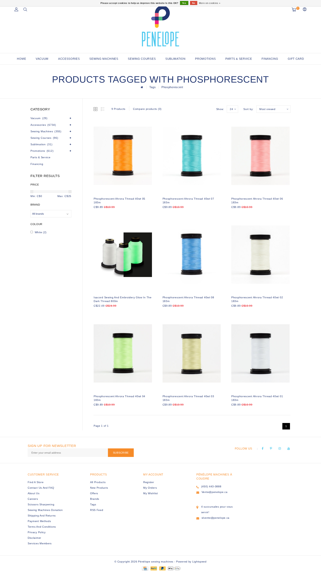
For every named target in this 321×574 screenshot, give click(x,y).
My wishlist (150, 493)
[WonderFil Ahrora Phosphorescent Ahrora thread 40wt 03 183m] (192, 353)
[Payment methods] (145, 568)
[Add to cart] (96, 213)
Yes (184, 3)
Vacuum (42, 58)
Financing (270, 58)
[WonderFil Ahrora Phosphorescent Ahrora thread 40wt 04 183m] (123, 353)
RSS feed (96, 510)
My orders (150, 487)
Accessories (69, 58)
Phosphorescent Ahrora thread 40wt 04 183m (119, 398)
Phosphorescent (172, 87)
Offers (94, 493)
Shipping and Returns (42, 515)
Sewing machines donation (45, 510)
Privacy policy (37, 532)
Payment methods (39, 521)
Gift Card (296, 58)
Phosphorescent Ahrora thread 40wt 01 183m (257, 398)
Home (21, 58)
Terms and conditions (42, 526)
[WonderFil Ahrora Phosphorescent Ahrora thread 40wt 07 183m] (192, 156)
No (193, 3)
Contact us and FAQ (41, 487)
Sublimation (175, 58)
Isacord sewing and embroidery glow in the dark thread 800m (123, 299)
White (41, 232)
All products (98, 482)
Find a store (35, 482)
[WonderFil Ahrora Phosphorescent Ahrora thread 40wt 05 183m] (123, 156)
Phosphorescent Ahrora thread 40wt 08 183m (188, 299)
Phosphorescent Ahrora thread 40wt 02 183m (257, 299)
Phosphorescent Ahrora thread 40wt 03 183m (188, 398)
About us (34, 493)
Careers (33, 498)
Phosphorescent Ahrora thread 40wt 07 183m (188, 200)
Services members (40, 543)
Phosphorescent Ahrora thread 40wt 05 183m (119, 200)
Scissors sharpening (41, 504)
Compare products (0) (147, 108)
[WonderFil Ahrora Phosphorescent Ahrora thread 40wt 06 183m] (260, 156)
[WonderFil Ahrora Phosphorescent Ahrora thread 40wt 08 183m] (192, 254)
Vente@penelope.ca (215, 492)
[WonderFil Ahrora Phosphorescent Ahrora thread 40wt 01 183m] (260, 353)
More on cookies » (210, 3)
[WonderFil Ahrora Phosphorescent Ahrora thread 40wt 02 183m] (260, 254)
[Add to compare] (114, 213)
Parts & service (238, 58)
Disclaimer (34, 537)
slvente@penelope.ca (215, 517)
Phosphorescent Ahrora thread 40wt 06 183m (257, 200)
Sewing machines (103, 58)
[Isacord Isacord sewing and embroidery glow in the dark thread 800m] (123, 254)
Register (148, 482)
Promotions (205, 58)
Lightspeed (199, 561)
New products (99, 487)
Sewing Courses (142, 58)
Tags (152, 87)
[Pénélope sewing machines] (160, 26)
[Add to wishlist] (105, 213)
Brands (94, 498)
